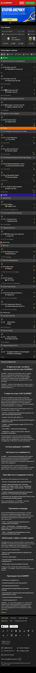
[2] (16, 22)
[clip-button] (2, 65)
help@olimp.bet (8, 648)
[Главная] (6, 3)
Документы (4, 621)
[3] (19, 22)
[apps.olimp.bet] (4, 626)
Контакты (13, 618)
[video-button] (34, 257)
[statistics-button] (19, 31)
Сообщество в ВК (24, 651)
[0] (10, 22)
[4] (22, 22)
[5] (25, 22)
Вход (21, 3)
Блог (11, 621)
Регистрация (30, 3)
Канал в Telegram (24, 648)
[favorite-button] (18, 31)
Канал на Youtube (9, 655)
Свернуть (4, 612)
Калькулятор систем (21, 621)
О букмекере (4, 618)
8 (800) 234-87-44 (9, 651)
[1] (13, 22)
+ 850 (22, 31)
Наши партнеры (23, 618)
